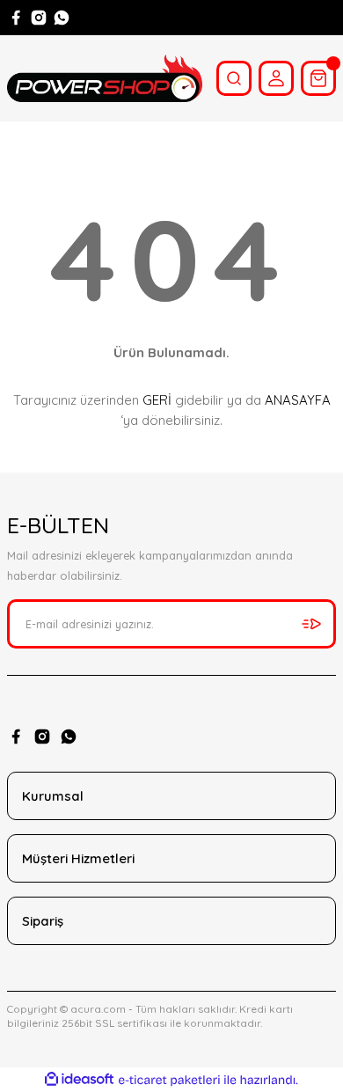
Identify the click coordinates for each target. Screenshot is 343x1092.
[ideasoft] (79, 1080)
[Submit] (311, 624)
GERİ (157, 400)
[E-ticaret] (169, 1080)
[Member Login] (276, 78)
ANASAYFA (298, 400)
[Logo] (104, 78)
